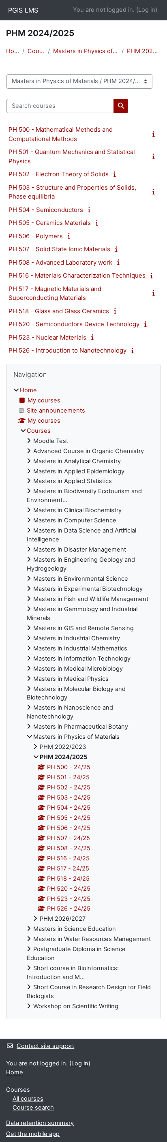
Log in (146, 9)
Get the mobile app (33, 1134)
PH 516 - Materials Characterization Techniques (77, 275)
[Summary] (155, 134)
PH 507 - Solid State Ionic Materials (59, 249)
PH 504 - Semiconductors (46, 210)
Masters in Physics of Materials (85, 51)
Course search (33, 1107)
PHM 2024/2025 (144, 51)
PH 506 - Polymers (36, 236)
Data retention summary (40, 1123)
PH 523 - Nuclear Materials (47, 337)
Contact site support (45, 1046)
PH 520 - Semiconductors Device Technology (74, 324)
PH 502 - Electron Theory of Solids (59, 174)
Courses (36, 51)
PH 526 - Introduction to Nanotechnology (67, 350)
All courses (28, 1098)
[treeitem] (83, 698)
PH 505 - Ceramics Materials (50, 223)
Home (12, 51)
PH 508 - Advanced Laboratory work (60, 262)
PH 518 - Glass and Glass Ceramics (59, 311)
